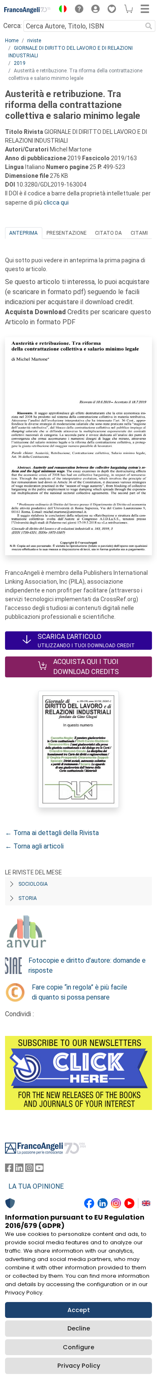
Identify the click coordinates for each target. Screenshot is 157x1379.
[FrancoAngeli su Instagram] (29, 1170)
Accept (78, 1310)
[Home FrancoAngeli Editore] (27, 10)
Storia (27, 898)
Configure (78, 1347)
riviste (34, 41)
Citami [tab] (139, 233)
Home (11, 41)
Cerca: (12, 26)
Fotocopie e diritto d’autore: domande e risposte (87, 965)
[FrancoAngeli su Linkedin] (19, 1170)
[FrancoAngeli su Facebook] (9, 1170)
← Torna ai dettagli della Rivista (52, 833)
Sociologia (33, 884)
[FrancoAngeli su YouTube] (39, 1170)
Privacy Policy (78, 1365)
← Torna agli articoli (34, 846)
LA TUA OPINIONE (36, 1186)
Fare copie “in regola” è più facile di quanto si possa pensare (79, 992)
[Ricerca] (148, 26)
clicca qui (56, 202)
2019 (20, 63)
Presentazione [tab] (66, 233)
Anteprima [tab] (23, 233)
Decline (78, 1328)
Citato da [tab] (108, 233)
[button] (61, 10)
